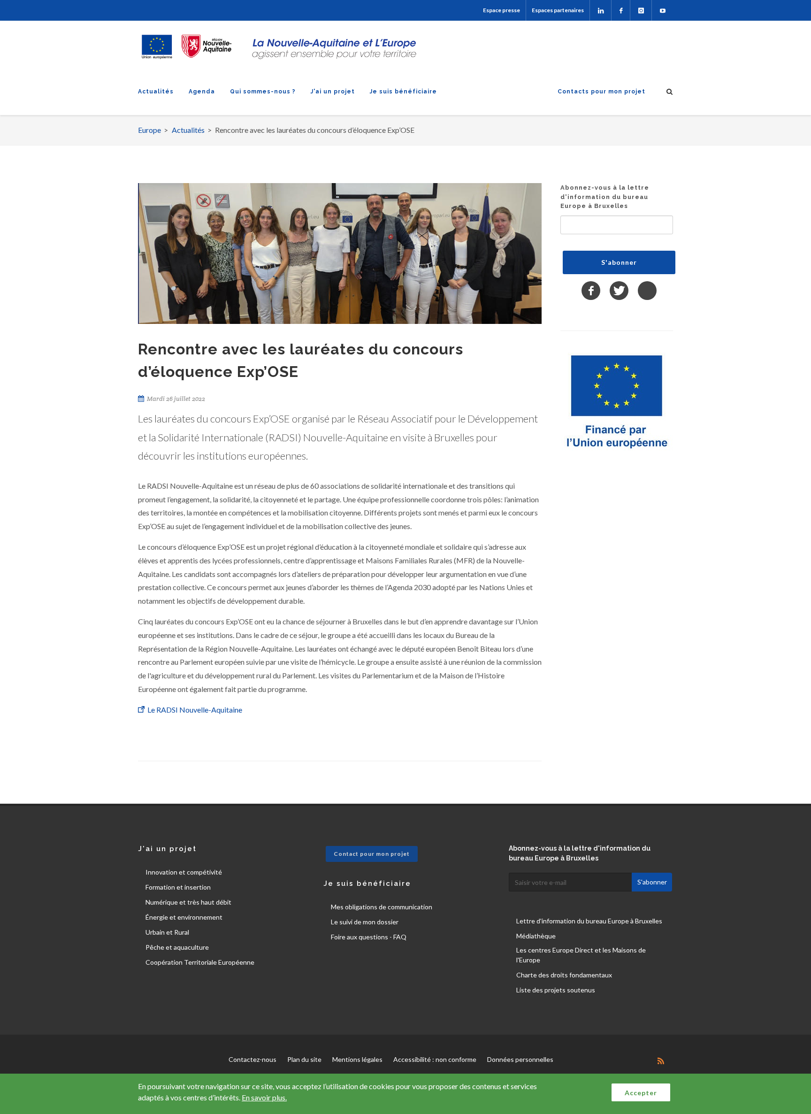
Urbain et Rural (167, 932)
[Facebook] (621, 10)
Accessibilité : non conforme (434, 1059)
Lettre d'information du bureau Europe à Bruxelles (589, 921)
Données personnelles (520, 1059)
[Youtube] (662, 10)
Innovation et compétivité (183, 872)
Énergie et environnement (183, 917)
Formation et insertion (178, 887)
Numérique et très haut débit (188, 902)
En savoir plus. (264, 1097)
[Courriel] (647, 290)
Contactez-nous (252, 1059)
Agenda (202, 91)
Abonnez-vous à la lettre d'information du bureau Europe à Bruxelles (604, 196)
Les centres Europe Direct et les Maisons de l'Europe (581, 955)
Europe (149, 129)
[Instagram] (640, 10)
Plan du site (304, 1059)
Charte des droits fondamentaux (564, 975)
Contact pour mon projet (372, 853)
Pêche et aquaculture (177, 947)
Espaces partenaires (558, 10)
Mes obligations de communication (381, 907)
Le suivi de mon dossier (364, 922)
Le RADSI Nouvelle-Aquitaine (195, 709)
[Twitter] (619, 290)
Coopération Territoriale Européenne (199, 962)
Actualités (156, 91)
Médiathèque (536, 936)
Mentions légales (357, 1059)
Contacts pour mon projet (601, 91)
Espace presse (501, 10)
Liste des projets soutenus (555, 990)
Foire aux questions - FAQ (368, 937)
